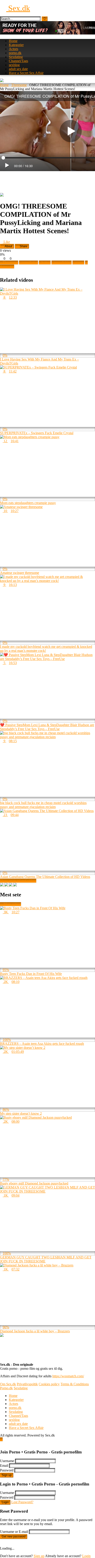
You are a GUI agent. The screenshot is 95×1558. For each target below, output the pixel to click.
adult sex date (18, 69)
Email (4, 1465)
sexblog (14, 65)
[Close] (1, 1443)
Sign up (6, 1475)
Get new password (13, 1536)
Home (13, 41)
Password (6, 1470)
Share (23, 246)
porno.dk (15, 53)
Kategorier (16, 45)
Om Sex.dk (8, 1384)
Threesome (19, 85)
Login (5, 1502)
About (8, 246)
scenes (79, 262)
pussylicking (63, 262)
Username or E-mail (14, 1532)
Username (7, 1461)
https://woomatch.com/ (68, 1376)
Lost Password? (22, 1502)
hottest (46, 262)
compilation (30, 262)
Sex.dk (18, 8)
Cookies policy (49, 1384)
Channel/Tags (18, 61)
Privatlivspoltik (27, 1384)
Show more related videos (18, 881)
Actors (13, 49)
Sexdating (16, 57)
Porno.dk (6, 1388)
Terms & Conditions (75, 1384)
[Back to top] (1, 1439)
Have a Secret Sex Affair (26, 73)
